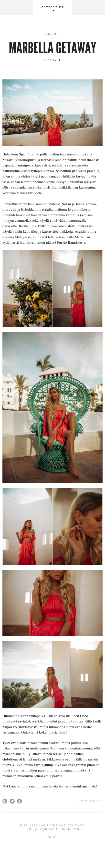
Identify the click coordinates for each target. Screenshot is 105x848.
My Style (53, 60)
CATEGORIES (52, 7)
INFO (52, 837)
